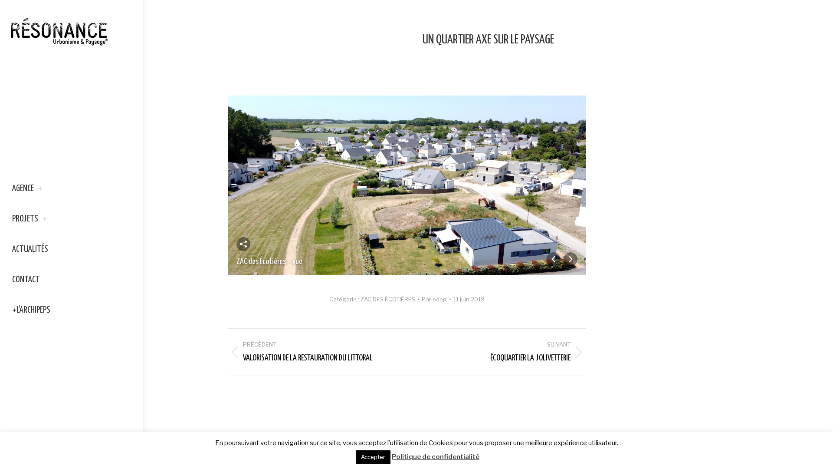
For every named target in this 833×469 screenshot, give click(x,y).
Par (434, 299)
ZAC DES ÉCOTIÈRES (388, 299)
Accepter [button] (373, 456)
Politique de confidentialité (435, 457)
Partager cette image (243, 244)
